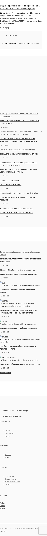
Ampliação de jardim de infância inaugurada (18, 324)
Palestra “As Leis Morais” (10, 180)
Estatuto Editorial (10, 479)
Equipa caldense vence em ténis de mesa (16, 208)
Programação (9, 433)
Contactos (8, 484)
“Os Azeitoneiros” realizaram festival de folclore (19, 193)
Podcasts (8, 455)
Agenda (7, 436)
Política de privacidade (12, 482)
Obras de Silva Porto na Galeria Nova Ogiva (17, 270)
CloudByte (3, 531)
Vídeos (7, 457)
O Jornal (7, 430)
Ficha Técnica (9, 476)
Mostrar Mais (5, 373)
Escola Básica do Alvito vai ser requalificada (17, 150)
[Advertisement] (23, 87)
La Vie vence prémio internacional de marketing (19, 360)
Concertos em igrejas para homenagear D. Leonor (20, 285)
